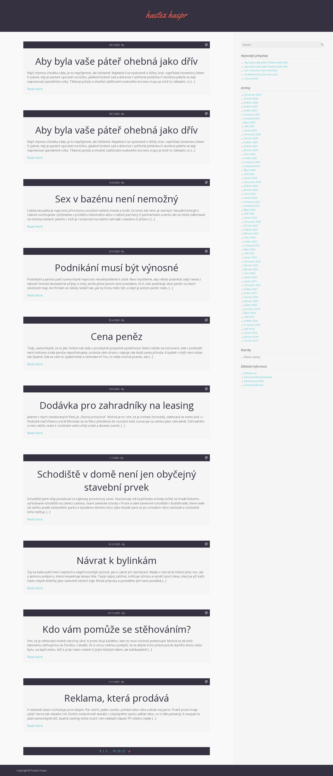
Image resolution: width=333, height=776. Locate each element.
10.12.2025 (114, 544)
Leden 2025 (250, 158)
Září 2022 (249, 253)
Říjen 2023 (250, 209)
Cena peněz (116, 336)
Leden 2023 (250, 241)
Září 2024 (249, 174)
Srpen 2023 (250, 217)
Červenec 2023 (252, 221)
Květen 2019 (251, 320)
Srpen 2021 (250, 281)
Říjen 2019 (250, 313)
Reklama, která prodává (116, 697)
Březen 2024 (251, 190)
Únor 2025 (250, 154)
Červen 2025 (251, 138)
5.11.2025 (114, 681)
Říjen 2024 (250, 170)
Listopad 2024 (252, 166)
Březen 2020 (251, 301)
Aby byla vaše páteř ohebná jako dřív (116, 61)
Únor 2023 (250, 237)
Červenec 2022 (252, 261)
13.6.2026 (114, 182)
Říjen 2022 (250, 249)
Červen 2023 (251, 225)
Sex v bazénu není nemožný (116, 198)
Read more (35, 89)
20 (119, 751)
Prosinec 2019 (252, 309)
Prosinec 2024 (252, 162)
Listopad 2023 (252, 205)
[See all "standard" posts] (206, 44)
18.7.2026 (114, 45)
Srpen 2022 (250, 257)
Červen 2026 (251, 98)
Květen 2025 (251, 142)
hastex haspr (166, 14)
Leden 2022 (250, 277)
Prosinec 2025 (252, 114)
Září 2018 (249, 329)
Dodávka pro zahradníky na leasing (117, 405)
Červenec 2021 (252, 285)
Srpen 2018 (250, 332)
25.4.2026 (114, 320)
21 (123, 751)
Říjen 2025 (250, 122)
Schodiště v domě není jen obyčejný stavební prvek (116, 480)
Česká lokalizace (253, 385)
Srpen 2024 (250, 178)
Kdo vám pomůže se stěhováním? (116, 629)
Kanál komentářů (254, 381)
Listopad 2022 (252, 245)
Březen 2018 (251, 336)
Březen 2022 (251, 269)
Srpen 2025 (250, 130)
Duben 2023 (251, 229)
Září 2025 (249, 126)
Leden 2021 (250, 293)
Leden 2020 (250, 305)
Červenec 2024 (252, 182)
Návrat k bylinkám (117, 560)
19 (114, 751)
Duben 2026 (251, 106)
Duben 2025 (251, 146)
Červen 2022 (251, 265)
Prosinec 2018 (252, 325)
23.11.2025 (114, 613)
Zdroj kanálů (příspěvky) (258, 377)
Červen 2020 (251, 297)
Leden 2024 (250, 197)
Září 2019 (249, 317)
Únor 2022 (250, 273)
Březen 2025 (251, 150)
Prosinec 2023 (252, 202)
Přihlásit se (250, 373)
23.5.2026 (114, 251)
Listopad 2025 (252, 118)
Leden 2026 (250, 110)
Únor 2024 (250, 193)
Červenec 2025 (252, 134)
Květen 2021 (251, 289)
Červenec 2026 (252, 94)
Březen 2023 (251, 233)
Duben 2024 (251, 186)
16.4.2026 (114, 389)
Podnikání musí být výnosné (116, 267)
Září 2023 (249, 213)
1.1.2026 (114, 458)
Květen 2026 (251, 102)
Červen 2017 (251, 340)
